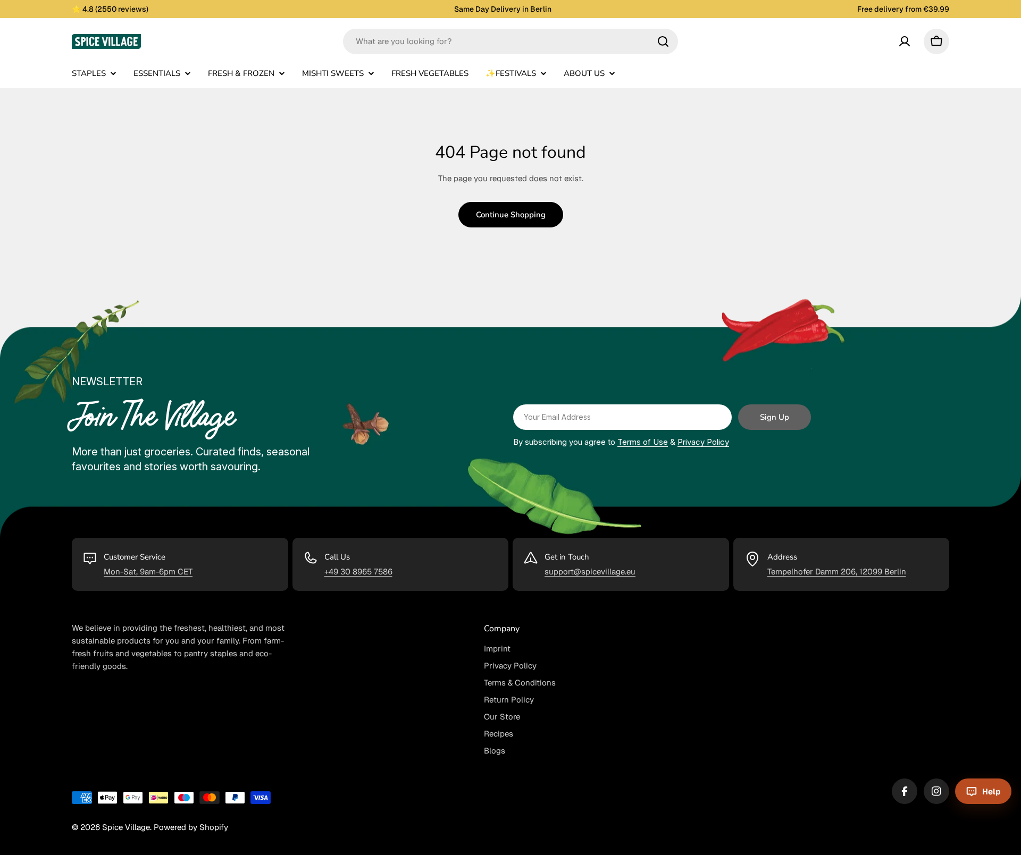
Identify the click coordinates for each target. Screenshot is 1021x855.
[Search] (663, 41)
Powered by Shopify (191, 827)
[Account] (904, 41)
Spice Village (126, 827)
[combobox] (510, 41)
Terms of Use (642, 442)
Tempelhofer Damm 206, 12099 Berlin (836, 571)
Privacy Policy (703, 442)
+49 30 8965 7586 (358, 571)
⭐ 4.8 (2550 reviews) (110, 9)
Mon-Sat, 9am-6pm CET (148, 571)
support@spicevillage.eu (590, 571)
